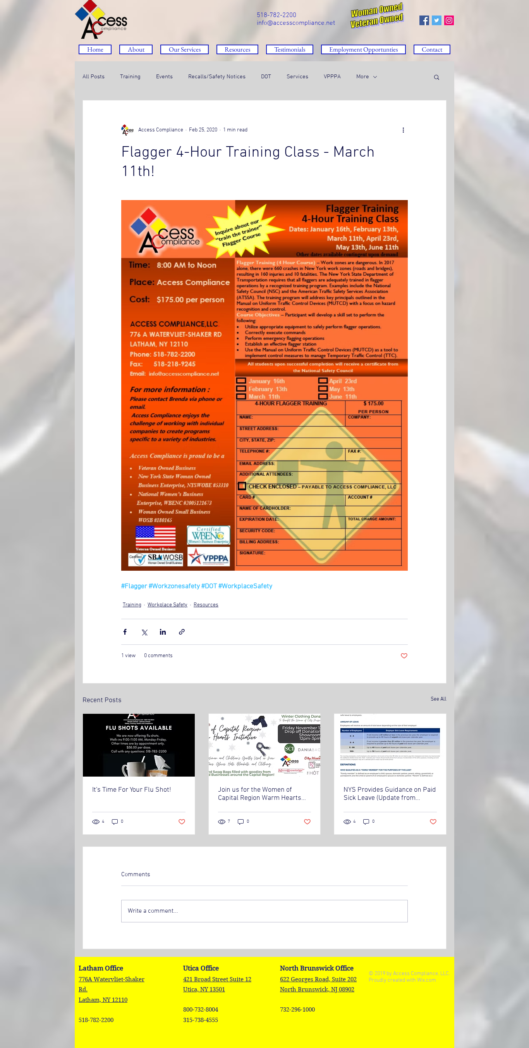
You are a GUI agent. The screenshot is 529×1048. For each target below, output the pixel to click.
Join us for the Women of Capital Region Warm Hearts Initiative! (259, 794)
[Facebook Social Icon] (424, 20)
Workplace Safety (167, 605)
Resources (206, 605)
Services (297, 76)
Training (130, 76)
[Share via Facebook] (125, 631)
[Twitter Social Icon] (436, 20)
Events (164, 76)
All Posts (93, 76)
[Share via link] (181, 631)
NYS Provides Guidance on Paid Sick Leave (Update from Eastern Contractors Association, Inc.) (390, 794)
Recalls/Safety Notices (217, 76)
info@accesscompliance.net (296, 23)
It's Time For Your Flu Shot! (131, 790)
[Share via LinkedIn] (163, 631)
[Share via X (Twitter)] (144, 631)
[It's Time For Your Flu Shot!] (139, 745)
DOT (266, 76)
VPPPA (332, 76)
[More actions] (403, 130)
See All (439, 699)
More (362, 76)
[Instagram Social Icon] (449, 20)
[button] (237, 49)
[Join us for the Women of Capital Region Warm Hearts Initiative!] (265, 745)
